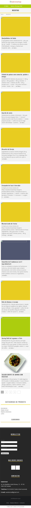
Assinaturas (4, 408)
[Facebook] (13, 468)
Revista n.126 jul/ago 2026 (16, 6)
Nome (2, 440)
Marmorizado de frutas (9, 224)
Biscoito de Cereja (8, 149)
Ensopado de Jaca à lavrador (11, 185)
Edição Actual (4, 410)
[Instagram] (18, 468)
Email (2, 444)
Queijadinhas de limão (9, 38)
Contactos (22, 503)
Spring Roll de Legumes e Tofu (12, 338)
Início (7, 503)
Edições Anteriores (6, 412)
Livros (2, 413)
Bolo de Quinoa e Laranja (10, 302)
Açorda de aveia (7, 113)
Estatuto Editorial (14, 503)
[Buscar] (30, 6)
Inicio (2, 14)
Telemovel (4, 448)
